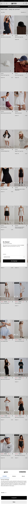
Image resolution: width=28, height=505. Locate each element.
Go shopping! (14, 261)
